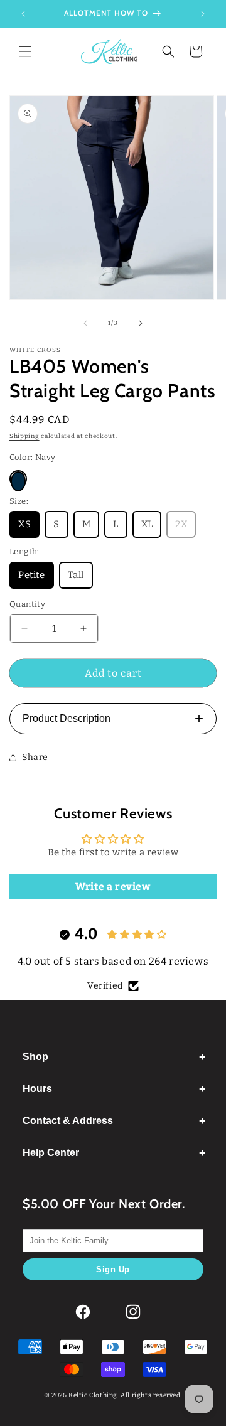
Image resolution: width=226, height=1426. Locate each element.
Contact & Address (68, 1120)
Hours (37, 1088)
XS (24, 524)
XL (147, 524)
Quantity (27, 604)
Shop (35, 1056)
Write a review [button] (112, 887)
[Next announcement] (203, 14)
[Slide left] (85, 323)
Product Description (113, 718)
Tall (76, 575)
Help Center (51, 1152)
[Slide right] (140, 323)
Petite (31, 575)
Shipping (24, 436)
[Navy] (18, 479)
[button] (25, 51)
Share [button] (35, 757)
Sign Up (113, 1269)
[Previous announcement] (23, 14)
